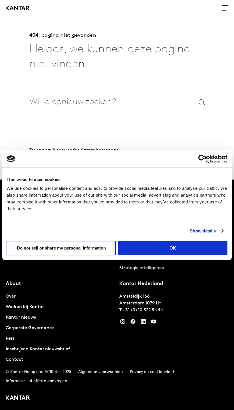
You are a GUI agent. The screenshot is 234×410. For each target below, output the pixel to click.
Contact (14, 359)
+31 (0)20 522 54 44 (143, 310)
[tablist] (117, 295)
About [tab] (13, 284)
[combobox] (106, 102)
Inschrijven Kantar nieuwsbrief (38, 349)
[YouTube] (143, 323)
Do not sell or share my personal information (61, 248)
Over (11, 296)
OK (173, 248)
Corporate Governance (30, 328)
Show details (203, 230)
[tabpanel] (60, 328)
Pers (10, 338)
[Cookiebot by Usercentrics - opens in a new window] (202, 158)
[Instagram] (122, 323)
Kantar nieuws (21, 317)
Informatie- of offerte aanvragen (36, 381)
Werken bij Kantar (25, 307)
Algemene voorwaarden (100, 372)
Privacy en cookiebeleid (152, 372)
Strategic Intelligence (141, 268)
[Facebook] (133, 323)
